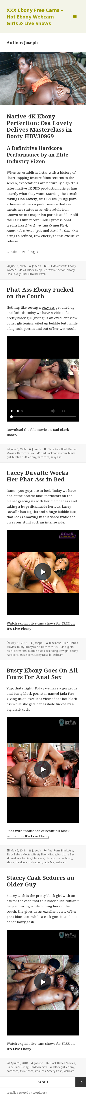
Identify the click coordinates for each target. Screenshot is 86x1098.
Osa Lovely (14, 274)
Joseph (36, 266)
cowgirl (64, 651)
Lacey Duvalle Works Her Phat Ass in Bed (37, 476)
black (30, 270)
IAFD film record (26, 220)
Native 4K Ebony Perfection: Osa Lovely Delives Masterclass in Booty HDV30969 (39, 126)
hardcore (43, 457)
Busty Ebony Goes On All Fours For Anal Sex (42, 673)
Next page (80, 1082)
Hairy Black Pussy (17, 1067)
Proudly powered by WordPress (27, 1092)
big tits (69, 647)
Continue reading (23, 251)
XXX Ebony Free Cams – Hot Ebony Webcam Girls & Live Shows (35, 16)
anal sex (16, 858)
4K (24, 270)
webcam (58, 655)
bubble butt (19, 457)
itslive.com (26, 655)
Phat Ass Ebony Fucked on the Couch (40, 293)
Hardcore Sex (25, 453)
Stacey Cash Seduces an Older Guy (41, 881)
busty (68, 858)
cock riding (51, 651)
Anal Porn (54, 850)
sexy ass (48, 307)
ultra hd (33, 274)
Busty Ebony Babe (28, 647)
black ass (38, 858)
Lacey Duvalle (42, 655)
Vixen (42, 274)
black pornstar (55, 858)
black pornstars (17, 651)
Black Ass (54, 449)
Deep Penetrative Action (50, 270)
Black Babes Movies (19, 854)
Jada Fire (49, 862)
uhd (24, 274)
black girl (59, 1067)
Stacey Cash (54, 1071)
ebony (71, 270)
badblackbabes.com (54, 453)
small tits (40, 1071)
